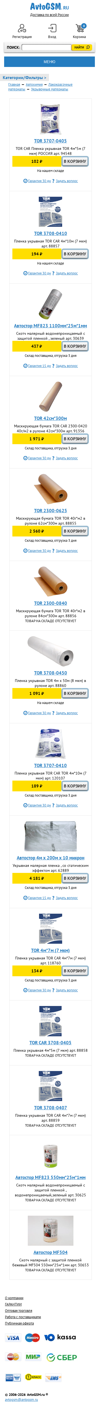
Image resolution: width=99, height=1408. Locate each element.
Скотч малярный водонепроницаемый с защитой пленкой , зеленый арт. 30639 (50, 336)
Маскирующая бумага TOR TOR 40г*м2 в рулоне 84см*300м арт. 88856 (50, 613)
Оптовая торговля (18, 1310)
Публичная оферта (19, 1323)
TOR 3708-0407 (50, 1108)
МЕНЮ (49, 62)
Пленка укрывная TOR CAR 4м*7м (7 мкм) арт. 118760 (50, 960)
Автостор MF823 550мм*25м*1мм (50, 1177)
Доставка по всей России (49, 14)
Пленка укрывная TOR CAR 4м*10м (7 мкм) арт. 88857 (50, 244)
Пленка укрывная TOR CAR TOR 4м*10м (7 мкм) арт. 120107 (51, 776)
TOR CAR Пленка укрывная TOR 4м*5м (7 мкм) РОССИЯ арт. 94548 (51, 151)
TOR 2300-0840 (50, 603)
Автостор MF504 (51, 1252)
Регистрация (22, 36)
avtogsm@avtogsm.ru (21, 1399)
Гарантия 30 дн (39, 181)
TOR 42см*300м (50, 418)
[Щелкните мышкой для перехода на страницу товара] (50, 119)
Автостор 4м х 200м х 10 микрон (50, 858)
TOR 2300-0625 (50, 511)
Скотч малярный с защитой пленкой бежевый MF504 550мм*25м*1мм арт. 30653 (50, 1262)
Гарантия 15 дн (39, 365)
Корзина (80, 31)
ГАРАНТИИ (13, 1304)
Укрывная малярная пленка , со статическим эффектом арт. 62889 (51, 868)
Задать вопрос (67, 181)
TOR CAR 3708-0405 (50, 1043)
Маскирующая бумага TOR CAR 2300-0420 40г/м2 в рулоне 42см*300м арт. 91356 (50, 428)
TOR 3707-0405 (50, 141)
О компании (14, 1298)
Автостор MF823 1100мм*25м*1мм (50, 326)
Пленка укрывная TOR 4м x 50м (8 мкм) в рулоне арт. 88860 (50, 683)
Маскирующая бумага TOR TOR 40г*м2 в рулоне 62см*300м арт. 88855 (50, 521)
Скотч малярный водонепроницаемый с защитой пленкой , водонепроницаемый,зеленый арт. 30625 (50, 1190)
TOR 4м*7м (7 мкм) (50, 950)
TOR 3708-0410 (50, 233)
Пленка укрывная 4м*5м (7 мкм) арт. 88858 (50, 1050)
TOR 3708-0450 (50, 673)
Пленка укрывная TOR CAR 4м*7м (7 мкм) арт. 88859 (50, 1118)
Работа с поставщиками (23, 1317)
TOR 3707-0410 (50, 765)
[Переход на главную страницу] (50, 6)
